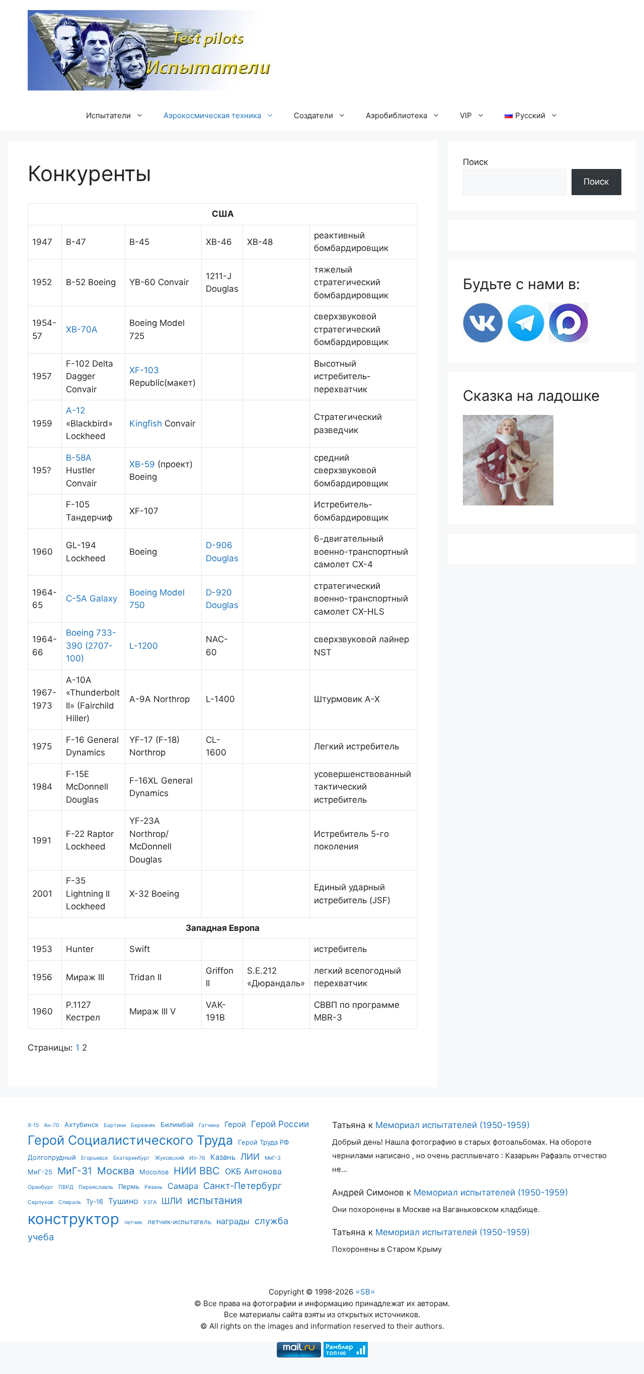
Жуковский (169, 1158)
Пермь (128, 1186)
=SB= (365, 1292)
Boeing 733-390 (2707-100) (91, 645)
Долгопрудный (52, 1157)
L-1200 (143, 646)
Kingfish (145, 423)
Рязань (153, 1187)
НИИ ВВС (197, 1170)
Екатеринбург (131, 1158)
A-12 (75, 410)
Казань (222, 1157)
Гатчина (209, 1125)
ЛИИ (250, 1156)
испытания (215, 1200)
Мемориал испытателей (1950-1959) (452, 1125)
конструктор (73, 1219)
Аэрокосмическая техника (212, 115)
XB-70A (82, 329)
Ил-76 (197, 1158)
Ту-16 (94, 1201)
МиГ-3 (273, 1158)
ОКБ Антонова (253, 1171)
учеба (41, 1236)
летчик (133, 1222)
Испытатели (108, 115)
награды (233, 1221)
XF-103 (144, 370)
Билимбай (177, 1125)
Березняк (143, 1125)
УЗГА (149, 1202)
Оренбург (40, 1187)
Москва (115, 1170)
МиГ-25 (40, 1172)
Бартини (115, 1125)
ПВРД (65, 1187)
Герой (235, 1124)
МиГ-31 (74, 1171)
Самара (183, 1186)
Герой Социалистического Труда (130, 1140)
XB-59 (142, 464)
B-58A (79, 458)
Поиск (475, 162)
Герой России (280, 1124)
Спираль (69, 1202)
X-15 (33, 1125)
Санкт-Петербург (242, 1185)
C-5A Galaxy (91, 598)
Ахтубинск (81, 1125)
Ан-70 (51, 1125)
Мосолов (154, 1172)
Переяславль (95, 1187)
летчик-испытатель (179, 1222)
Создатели (313, 115)
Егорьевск (94, 1158)
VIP (466, 115)
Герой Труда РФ (263, 1142)
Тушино (123, 1201)
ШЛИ (172, 1200)
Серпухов (40, 1202)
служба (271, 1220)
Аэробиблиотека (396, 115)
